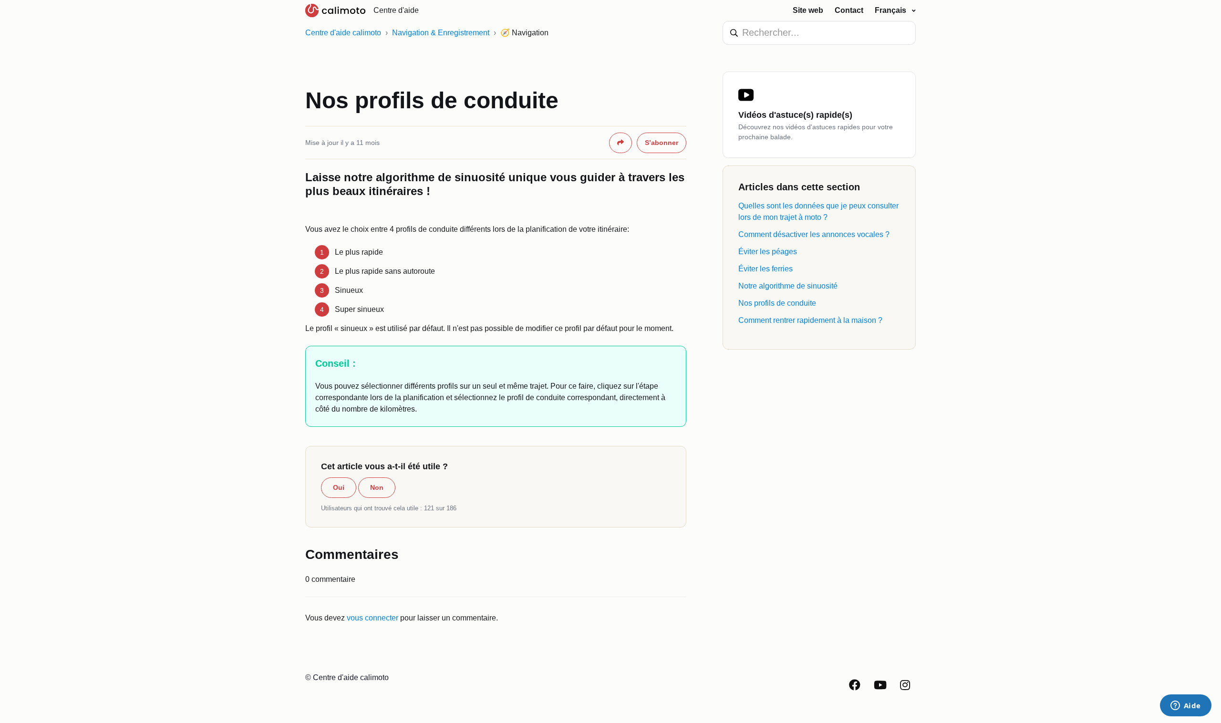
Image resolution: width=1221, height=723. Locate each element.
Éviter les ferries (765, 269)
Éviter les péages (767, 252)
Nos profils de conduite (777, 303)
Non (376, 487)
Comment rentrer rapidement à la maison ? (810, 320)
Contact (849, 10)
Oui (338, 487)
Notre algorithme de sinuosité (788, 286)
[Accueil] (335, 10)
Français (891, 10)
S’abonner (661, 142)
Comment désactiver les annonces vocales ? (814, 234)
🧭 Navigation (524, 33)
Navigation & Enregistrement (440, 33)
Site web (808, 10)
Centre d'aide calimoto (343, 33)
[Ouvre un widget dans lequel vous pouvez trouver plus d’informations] (1185, 706)
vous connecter (372, 618)
